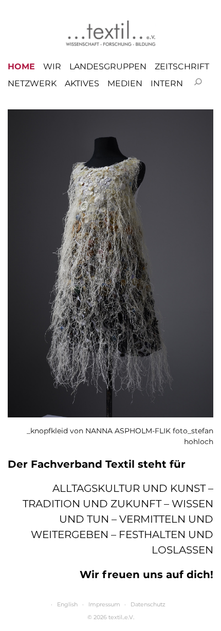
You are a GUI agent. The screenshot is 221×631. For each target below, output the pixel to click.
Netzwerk (32, 84)
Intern (167, 84)
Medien (124, 84)
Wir (52, 67)
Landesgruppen (107, 67)
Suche (198, 81)
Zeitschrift (182, 67)
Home (21, 67)
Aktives (82, 84)
